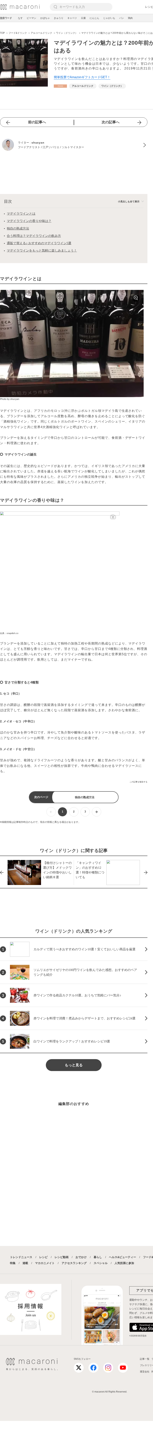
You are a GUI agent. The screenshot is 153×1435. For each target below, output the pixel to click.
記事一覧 (144, 1359)
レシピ (43, 1257)
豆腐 (83, 18)
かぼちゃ (45, 18)
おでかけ (81, 1257)
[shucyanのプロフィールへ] (73, 145)
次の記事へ (111, 122)
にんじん (94, 18)
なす (20, 18)
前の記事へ (37, 122)
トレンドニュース (21, 1257)
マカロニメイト (45, 1263)
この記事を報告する (138, 782)
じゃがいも (109, 18)
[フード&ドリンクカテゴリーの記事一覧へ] (60, 86)
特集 (13, 1263)
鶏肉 (130, 18)
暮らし (98, 1257)
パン (121, 18)
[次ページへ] (96, 811)
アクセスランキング (74, 1263)
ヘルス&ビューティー (122, 1257)
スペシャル (101, 1263)
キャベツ (72, 18)
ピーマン (31, 18)
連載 (25, 1263)
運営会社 (144, 1371)
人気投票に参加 (124, 1263)
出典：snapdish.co (9, 633)
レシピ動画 (62, 1257)
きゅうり (58, 18)
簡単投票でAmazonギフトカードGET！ (82, 77)
